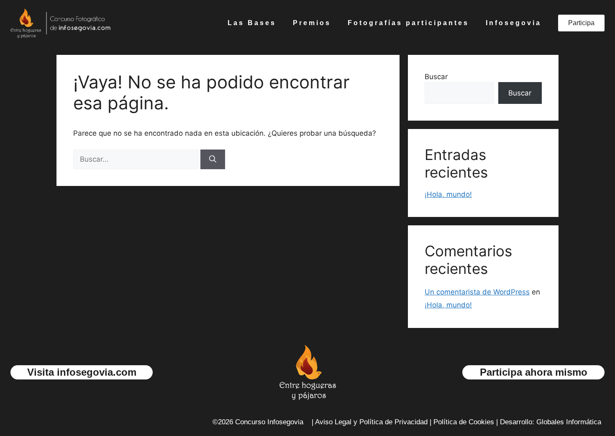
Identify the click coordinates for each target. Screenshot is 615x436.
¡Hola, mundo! (448, 194)
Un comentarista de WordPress (477, 292)
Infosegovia (513, 22)
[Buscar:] (136, 159)
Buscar (436, 76)
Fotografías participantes (408, 22)
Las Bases (252, 22)
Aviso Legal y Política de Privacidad (371, 422)
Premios (312, 22)
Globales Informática (568, 422)
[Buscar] (212, 160)
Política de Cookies (463, 422)
